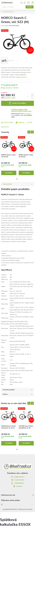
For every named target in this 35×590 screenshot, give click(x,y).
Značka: (5, 127)
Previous (28, 132)
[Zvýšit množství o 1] (32, 95)
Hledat (29, 7)
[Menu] (32, 2)
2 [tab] (18, 449)
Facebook (19, 486)
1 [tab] (16, 449)
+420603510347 (19, 483)
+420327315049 (19, 480)
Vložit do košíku (19, 103)
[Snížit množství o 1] (32, 97)
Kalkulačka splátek (9, 98)
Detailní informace (21, 77)
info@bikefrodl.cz (19, 477)
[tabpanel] (9, 156)
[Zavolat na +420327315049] (21, 2)
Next (32, 132)
